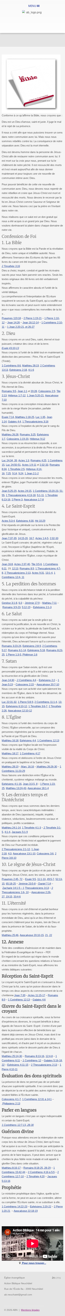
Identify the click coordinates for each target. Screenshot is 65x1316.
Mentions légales (30, 1310)
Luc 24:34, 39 (9, 460)
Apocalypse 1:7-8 (34, 499)
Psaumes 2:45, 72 (12, 879)
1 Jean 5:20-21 (35, 395)
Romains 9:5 (9, 391)
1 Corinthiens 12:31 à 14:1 (37, 1099)
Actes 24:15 (24, 490)
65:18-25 (11, 883)
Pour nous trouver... (33, 1263)
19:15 (8, 896)
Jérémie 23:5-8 (27, 883)
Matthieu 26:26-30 (46, 766)
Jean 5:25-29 (9, 490)
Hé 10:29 (40, 520)
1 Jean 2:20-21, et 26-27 (20, 326)
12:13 (15, 568)
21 (46, 935)
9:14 (14, 473)
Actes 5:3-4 (8, 520)
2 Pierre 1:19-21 (33, 318)
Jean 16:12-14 (31, 322)
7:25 (8, 473)
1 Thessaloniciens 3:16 (35, 421)
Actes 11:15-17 (36, 995)
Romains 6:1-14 (17, 650)
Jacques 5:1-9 (20, 831)
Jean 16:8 (7, 564)
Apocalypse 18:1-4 (38, 788)
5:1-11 (40, 495)
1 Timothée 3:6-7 (37, 706)
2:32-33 (44, 464)
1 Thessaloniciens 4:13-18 (21, 495)
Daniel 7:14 (44, 883)
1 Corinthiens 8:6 (11, 365)
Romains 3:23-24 (11, 645)
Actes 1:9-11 (29, 464)
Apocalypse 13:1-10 (24, 853)
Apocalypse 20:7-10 (48, 684)
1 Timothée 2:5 (16, 469)
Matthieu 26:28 (10, 434)
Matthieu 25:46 (10, 935)
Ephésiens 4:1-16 (11, 783)
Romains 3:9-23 (11, 607)
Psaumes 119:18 (11, 318)
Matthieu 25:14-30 (12, 1056)
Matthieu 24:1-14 (11, 827)
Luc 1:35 (40, 417)
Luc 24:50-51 (13, 464)
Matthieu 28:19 (30, 365)
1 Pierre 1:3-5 (13, 654)
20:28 (34, 391)
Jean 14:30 (8, 680)
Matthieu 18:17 (10, 753)
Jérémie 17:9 (32, 602)
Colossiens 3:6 (45, 853)
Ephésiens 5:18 (36, 650)
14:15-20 (23, 538)
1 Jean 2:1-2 (32, 473)
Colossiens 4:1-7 (11, 1099)
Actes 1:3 (23, 460)
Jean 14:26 (13, 322)
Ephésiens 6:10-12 (16, 706)
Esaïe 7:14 (8, 417)
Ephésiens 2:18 (18, 369)
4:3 (9, 853)
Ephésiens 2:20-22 (40, 1206)
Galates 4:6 (39, 999)
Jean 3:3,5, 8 (30, 783)
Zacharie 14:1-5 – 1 (13, 887)
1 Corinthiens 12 (31, 1060)
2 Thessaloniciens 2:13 (18, 572)
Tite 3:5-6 (36, 564)
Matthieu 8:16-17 (11, 1167)
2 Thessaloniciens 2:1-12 (16, 849)
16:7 (31, 538)
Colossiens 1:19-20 (17, 438)
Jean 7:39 (19, 995)
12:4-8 (49, 1056)
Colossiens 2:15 (25, 684)
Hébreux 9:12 (37, 438)
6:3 (20, 602)
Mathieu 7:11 (49, 602)
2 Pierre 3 (17, 499)
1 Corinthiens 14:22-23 (14, 1206)
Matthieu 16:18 (10, 740)
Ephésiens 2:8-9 (32, 645)
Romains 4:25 (38, 460)
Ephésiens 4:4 (28, 740)
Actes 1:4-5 (41, 538)
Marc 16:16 (27, 766)
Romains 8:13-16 (34, 1056)
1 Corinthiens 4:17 (30, 753)
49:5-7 (50, 879)
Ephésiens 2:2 (47, 680)
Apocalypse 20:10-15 (32, 935)
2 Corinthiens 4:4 (26, 680)
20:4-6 (17, 896)
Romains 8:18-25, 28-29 (37, 1167)
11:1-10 (41, 879)
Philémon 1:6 (29, 654)
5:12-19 (26, 607)
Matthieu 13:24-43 (16, 788)
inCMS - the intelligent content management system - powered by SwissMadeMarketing (56, 1278)
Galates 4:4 (14, 421)
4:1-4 (7, 831)
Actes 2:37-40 (22, 564)
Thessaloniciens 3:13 (37, 887)
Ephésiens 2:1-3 (42, 607)
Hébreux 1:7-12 (16, 395)
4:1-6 (31, 369)
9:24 (20, 473)
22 (50, 935)
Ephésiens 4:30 (25, 520)
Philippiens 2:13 (11, 1103)
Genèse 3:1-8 (9, 602)
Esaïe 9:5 (30, 879)
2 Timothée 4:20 (36, 1176)
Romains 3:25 (28, 434)
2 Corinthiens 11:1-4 (45, 701)
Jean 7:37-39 (9, 538)
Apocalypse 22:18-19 (26, 1210)
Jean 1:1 (22, 391)
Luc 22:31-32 (9, 701)
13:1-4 (49, 572)
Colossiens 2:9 (46, 391)
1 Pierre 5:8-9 (25, 701)
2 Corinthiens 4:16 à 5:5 (41, 1172)
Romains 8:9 (27, 568)
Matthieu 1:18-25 (24, 417)
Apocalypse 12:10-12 (20, 710)
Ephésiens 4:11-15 (17, 1064)
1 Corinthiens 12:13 (48, 740)
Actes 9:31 (38, 572)
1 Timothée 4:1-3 (31, 827)
